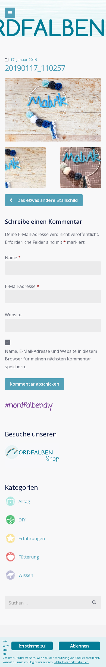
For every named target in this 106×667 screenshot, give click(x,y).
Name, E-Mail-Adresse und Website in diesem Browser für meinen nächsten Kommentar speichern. (51, 359)
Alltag (24, 501)
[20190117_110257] (53, 110)
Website (13, 315)
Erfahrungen (31, 538)
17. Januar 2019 (23, 59)
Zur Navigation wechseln (10, 13)
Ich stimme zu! (32, 646)
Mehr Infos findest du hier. (71, 662)
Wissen (25, 575)
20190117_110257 (35, 68)
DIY (22, 520)
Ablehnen (79, 646)
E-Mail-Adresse (22, 286)
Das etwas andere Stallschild (47, 200)
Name (13, 258)
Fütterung (28, 557)
